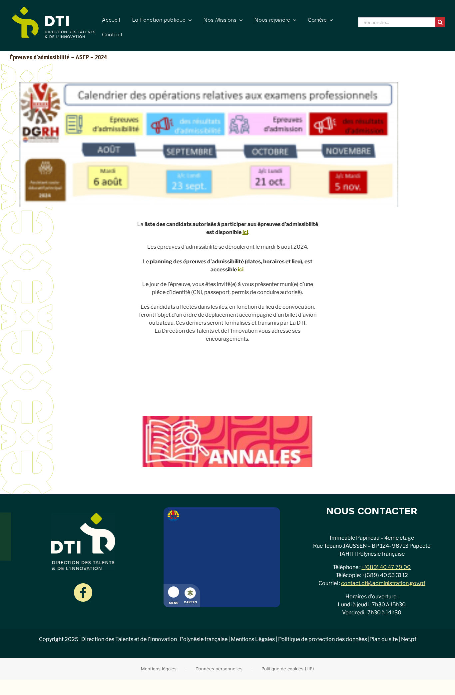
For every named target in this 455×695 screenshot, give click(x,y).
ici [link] (245, 232)
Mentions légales (159, 668)
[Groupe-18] (83, 586)
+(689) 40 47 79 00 (386, 567)
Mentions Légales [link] (253, 639)
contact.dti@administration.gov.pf (383, 583)
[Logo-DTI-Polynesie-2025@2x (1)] (53, 9)
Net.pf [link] (408, 639)
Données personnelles (219, 668)
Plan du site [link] (383, 639)
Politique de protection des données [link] (322, 639)
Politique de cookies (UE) (287, 668)
